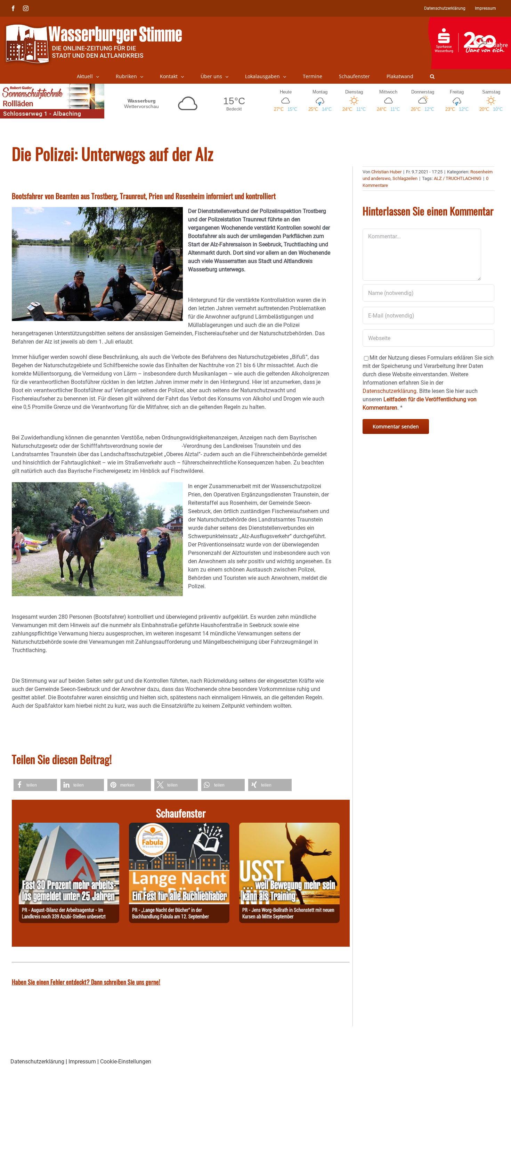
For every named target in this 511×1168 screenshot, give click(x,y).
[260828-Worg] (289, 826)
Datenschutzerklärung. (390, 391)
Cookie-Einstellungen (125, 1061)
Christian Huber (386, 171)
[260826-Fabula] (179, 826)
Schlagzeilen (404, 178)
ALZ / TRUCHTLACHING (457, 178)
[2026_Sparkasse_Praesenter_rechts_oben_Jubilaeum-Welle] (469, 20)
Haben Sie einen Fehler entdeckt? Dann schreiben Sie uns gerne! (86, 981)
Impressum (82, 1061)
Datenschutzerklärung (37, 1061)
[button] (432, 76)
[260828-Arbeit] (69, 826)
